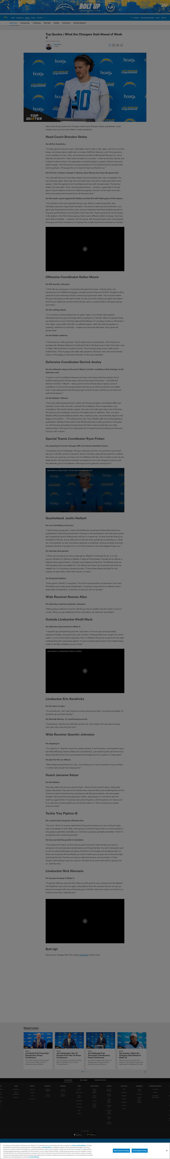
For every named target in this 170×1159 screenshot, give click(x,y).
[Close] (167, 1150)
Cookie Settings (34, 1157)
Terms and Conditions (79, 1145)
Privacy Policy (47, 1147)
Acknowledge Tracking (140, 1150)
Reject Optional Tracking (121, 1150)
